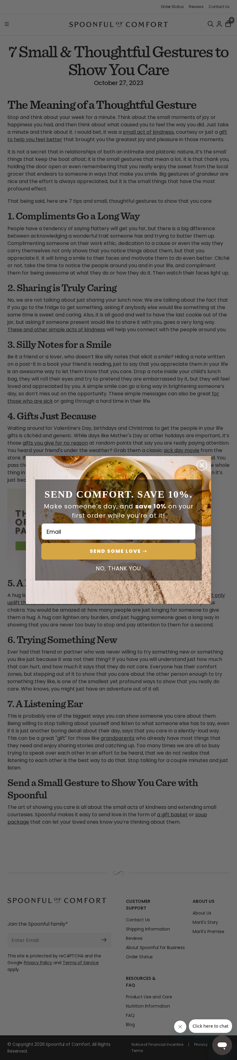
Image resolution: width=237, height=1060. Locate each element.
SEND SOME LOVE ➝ (118, 551)
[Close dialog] (201, 465)
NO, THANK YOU (118, 568)
